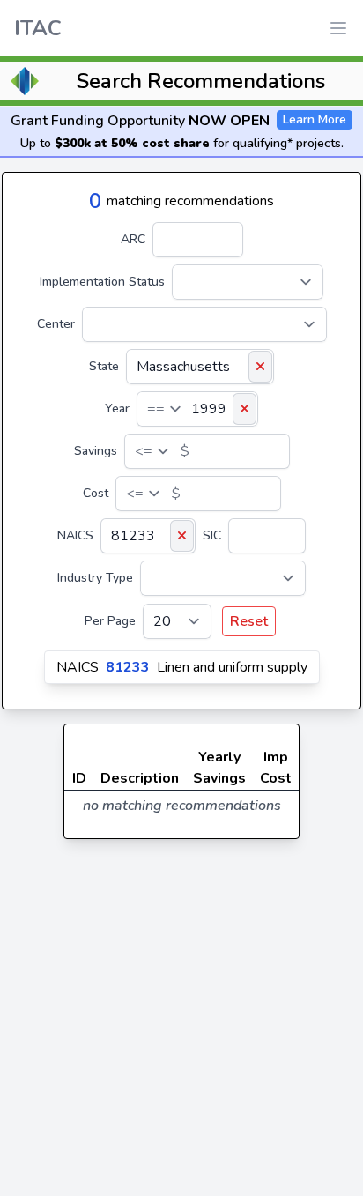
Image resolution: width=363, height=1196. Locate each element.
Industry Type (95, 577)
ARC (133, 239)
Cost (95, 493)
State (104, 366)
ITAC (38, 28)
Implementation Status (102, 281)
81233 (128, 667)
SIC (212, 535)
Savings (95, 450)
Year (117, 408)
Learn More (314, 119)
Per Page (110, 621)
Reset (249, 621)
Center (56, 324)
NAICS (75, 535)
